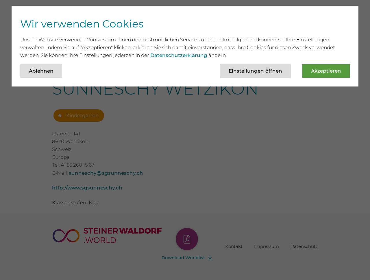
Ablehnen (41, 71)
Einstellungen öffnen (255, 71)
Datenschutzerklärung (178, 55)
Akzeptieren (326, 71)
